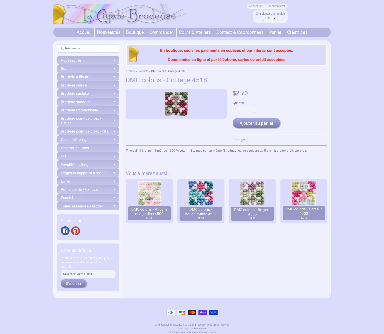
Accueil (84, 32)
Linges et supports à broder (84, 173)
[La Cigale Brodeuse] (120, 18)
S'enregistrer (277, 6)
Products (143, 71)
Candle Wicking (73, 139)
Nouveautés (108, 32)
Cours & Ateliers (195, 32)
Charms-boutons (75, 148)
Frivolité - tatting (74, 164)
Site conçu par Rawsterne (192, 328)
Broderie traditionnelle (79, 110)
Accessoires (71, 60)
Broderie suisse (74, 85)
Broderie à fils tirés (76, 76)
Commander (161, 32)
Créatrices (297, 32)
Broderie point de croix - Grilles (81, 120)
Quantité (239, 103)
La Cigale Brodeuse (195, 324)
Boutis (66, 68)
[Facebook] (65, 230)
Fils (64, 156)
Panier (275, 32)
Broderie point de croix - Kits (84, 131)
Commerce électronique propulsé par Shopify (192, 332)
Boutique (135, 32)
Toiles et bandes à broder (82, 206)
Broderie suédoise (76, 102)
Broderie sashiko (75, 93)
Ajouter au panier (257, 123)
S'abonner (73, 284)
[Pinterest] (75, 230)
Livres (66, 181)
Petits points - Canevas (80, 189)
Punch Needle (72, 197)
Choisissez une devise (270, 13)
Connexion (255, 6)
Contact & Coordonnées (240, 32)
